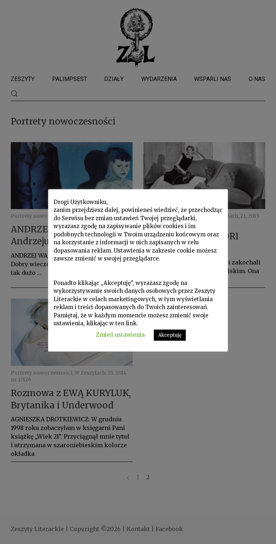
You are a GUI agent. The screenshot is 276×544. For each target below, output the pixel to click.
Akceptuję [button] (169, 335)
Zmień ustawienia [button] (120, 334)
